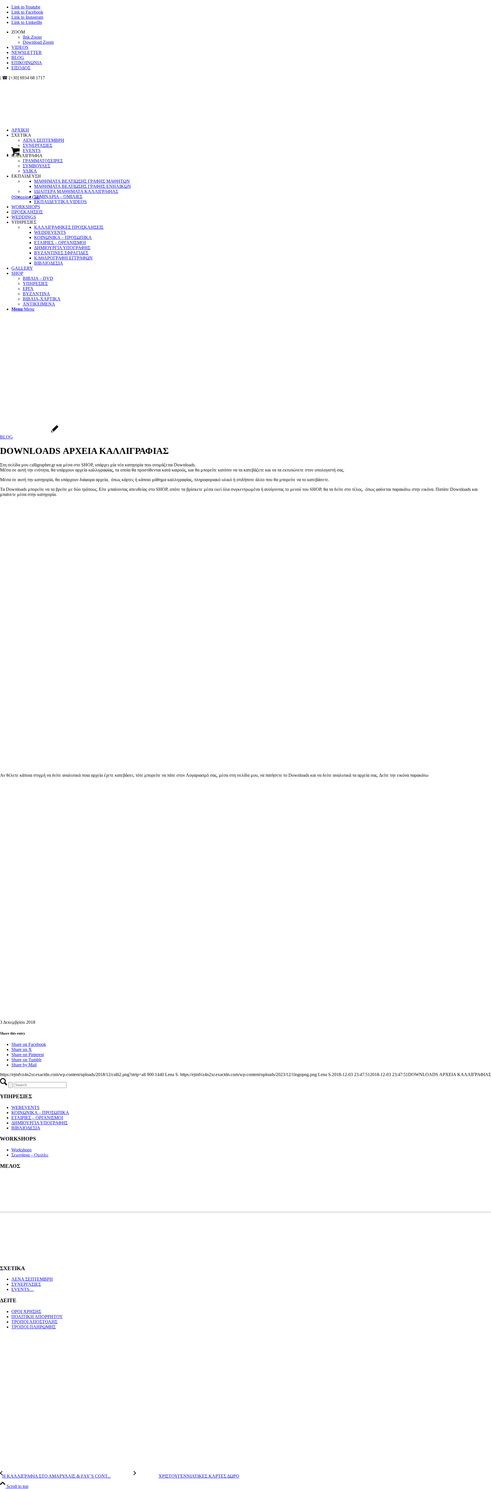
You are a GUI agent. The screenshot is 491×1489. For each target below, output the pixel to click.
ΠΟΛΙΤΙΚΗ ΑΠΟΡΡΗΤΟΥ (37, 1316)
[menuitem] (251, 37)
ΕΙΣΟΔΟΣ (20, 67)
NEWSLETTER (26, 52)
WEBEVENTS (25, 1107)
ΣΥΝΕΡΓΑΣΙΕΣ (26, 1284)
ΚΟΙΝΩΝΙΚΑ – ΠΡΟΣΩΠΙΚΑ (40, 1112)
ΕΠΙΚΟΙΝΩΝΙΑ (26, 62)
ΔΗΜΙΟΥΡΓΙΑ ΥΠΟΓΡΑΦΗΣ (39, 1122)
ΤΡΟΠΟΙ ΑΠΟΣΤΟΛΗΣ (34, 1321)
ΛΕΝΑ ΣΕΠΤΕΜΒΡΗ (32, 1279)
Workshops (21, 1149)
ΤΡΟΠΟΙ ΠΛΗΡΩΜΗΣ (33, 1326)
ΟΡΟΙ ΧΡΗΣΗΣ (26, 1311)
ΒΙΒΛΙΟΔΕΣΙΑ (25, 1127)
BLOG (17, 57)
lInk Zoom (32, 37)
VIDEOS (19, 47)
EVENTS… (22, 1289)
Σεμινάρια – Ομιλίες (29, 1154)
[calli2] (29, 431)
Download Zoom (38, 42)
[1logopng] (42, 107)
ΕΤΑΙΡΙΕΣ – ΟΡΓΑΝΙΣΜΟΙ (37, 1117)
